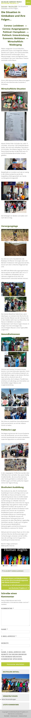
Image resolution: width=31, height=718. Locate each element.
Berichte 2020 (13, 6)
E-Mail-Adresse (8, 636)
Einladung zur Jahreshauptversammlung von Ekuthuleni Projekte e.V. (15, 586)
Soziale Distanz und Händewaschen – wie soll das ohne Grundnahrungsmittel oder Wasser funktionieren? (15, 580)
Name (4, 629)
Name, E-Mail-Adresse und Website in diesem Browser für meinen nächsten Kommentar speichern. (14, 655)
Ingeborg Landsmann (17, 571)
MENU (28, 2)
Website (5, 643)
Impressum (14, 716)
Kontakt (6, 716)
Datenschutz (23, 716)
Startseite (4, 6)
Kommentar (7, 608)
